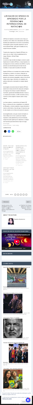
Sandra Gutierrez (13, 29)
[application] (16, 241)
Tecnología (12, 31)
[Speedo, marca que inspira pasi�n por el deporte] (9, 152)
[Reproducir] (4, 248)
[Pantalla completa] (29, 248)
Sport (27, 29)
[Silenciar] (27, 248)
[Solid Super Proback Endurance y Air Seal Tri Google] (9, 175)
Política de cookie (7, 398)
